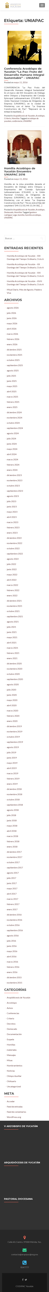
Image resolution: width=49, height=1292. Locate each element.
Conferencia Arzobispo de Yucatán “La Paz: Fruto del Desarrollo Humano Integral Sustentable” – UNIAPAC (24, 73)
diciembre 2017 (14, 852)
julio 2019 (11, 752)
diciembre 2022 (14, 538)
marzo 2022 (12, 585)
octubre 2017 (13, 862)
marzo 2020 (12, 710)
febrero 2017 (13, 904)
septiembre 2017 (15, 867)
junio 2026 (12, 318)
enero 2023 (12, 532)
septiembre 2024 (15, 428)
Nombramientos (14, 1065)
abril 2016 (11, 956)
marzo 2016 (12, 961)
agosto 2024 (13, 433)
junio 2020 (12, 695)
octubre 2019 (13, 736)
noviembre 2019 (14, 731)
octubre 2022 (13, 548)
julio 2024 (11, 438)
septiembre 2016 (15, 930)
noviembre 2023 (14, 480)
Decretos (11, 1023)
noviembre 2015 (14, 982)
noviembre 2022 (14, 543)
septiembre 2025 (15, 365)
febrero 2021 (13, 653)
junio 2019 (12, 757)
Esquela (10, 1039)
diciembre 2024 (14, 412)
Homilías (16, 118)
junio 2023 (12, 506)
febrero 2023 (13, 527)
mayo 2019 (12, 763)
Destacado (8, 212)
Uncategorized (14, 1086)
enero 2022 (12, 595)
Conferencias (13, 1013)
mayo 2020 (12, 700)
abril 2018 (11, 831)
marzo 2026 (12, 334)
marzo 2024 (12, 459)
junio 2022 (12, 569)
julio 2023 (11, 501)
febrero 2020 (13, 715)
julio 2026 (11, 313)
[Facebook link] (22, 1279)
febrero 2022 (13, 590)
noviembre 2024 (14, 417)
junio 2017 (12, 883)
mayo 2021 (12, 637)
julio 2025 (11, 375)
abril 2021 (11, 642)
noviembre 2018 (14, 794)
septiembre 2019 (15, 742)
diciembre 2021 (14, 600)
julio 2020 (11, 689)
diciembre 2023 (14, 475)
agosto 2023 (13, 496)
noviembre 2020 (14, 668)
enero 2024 (12, 470)
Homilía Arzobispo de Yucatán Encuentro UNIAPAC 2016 (19, 171)
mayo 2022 (12, 574)
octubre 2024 (13, 422)
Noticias (11, 1070)
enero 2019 (12, 783)
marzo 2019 (12, 773)
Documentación (14, 1034)
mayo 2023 (12, 511)
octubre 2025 (13, 360)
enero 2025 (12, 407)
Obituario (11, 1081)
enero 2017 (12, 909)
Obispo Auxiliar (14, 1076)
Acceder (11, 1101)
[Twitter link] (26, 1279)
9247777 (24, 1267)
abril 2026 (11, 328)
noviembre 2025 (14, 354)
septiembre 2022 (15, 553)
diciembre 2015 (14, 977)
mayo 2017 (12, 888)
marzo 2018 (12, 836)
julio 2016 (11, 940)
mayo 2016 (12, 951)
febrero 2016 (13, 967)
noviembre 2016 (14, 920)
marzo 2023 (12, 522)
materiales (12, 1050)
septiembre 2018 (15, 804)
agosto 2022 (13, 559)
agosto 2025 (13, 370)
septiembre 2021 (15, 616)
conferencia (17, 121)
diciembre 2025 (14, 349)
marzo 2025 (12, 396)
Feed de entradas (15, 1106)
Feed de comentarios (16, 1111)
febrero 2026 (13, 339)
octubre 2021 (13, 611)
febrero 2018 (13, 841)
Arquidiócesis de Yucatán (24, 115)
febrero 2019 (13, 778)
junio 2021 (12, 632)
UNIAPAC (27, 121)
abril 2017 (11, 893)
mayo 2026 (12, 323)
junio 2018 (12, 820)
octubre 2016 (13, 925)
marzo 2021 (12, 647)
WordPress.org (14, 1117)
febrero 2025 (13, 402)
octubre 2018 (13, 799)
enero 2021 (12, 658)
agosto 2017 (13, 872)
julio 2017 (11, 878)
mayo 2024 (12, 449)
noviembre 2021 (14, 606)
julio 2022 (11, 564)
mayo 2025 (12, 386)
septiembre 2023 (15, 491)
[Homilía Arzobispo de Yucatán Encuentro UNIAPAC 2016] (24, 147)
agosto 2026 (13, 307)
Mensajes (11, 1055)
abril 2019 (11, 768)
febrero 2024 (13, 464)
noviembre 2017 (14, 857)
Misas (10, 1060)
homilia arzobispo (33, 215)
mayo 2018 (12, 825)
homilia (21, 215)
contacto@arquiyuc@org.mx (24, 1254)
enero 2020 (12, 721)
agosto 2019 (13, 747)
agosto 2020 (13, 684)
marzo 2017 (12, 899)
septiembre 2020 (15, 679)
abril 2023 (11, 517)
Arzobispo (40, 115)
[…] (22, 111)
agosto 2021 (13, 621)
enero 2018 (12, 846)
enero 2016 (12, 972)
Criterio (7, 118)
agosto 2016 (13, 935)
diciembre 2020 (14, 663)
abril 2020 (11, 705)
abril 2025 (11, 391)
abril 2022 (11, 579)
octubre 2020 (13, 674)
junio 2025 (12, 381)
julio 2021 (11, 627)
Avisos (10, 1008)
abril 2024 (11, 454)
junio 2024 (12, 443)
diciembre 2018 (14, 789)
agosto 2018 (13, 810)
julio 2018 (11, 815)
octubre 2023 (13, 485)
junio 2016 (12, 946)
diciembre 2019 (14, 726)
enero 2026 (12, 344)
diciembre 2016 (14, 914)
